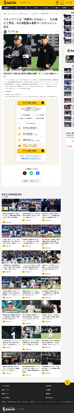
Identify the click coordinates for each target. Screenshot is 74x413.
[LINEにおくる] (31, 173)
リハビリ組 (45, 7)
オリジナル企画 (5, 385)
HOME (4, 13)
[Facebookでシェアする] (38, 173)
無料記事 (48, 393)
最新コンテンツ (5, 389)
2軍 (26, 7)
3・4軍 (35, 7)
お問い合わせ (25, 401)
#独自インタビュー (34, 181)
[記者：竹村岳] (5, 32)
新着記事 (7, 7)
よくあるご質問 (5, 397)
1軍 (16, 7)
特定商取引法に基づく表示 (14, 401)
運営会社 (32, 401)
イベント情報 (55, 7)
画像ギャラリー (5, 393)
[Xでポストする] (25, 173)
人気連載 (48, 389)
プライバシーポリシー (50, 401)
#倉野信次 (25, 181)
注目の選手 (48, 385)
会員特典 (64, 7)
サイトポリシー (39, 401)
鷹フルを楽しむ (49, 397)
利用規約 (4, 401)
